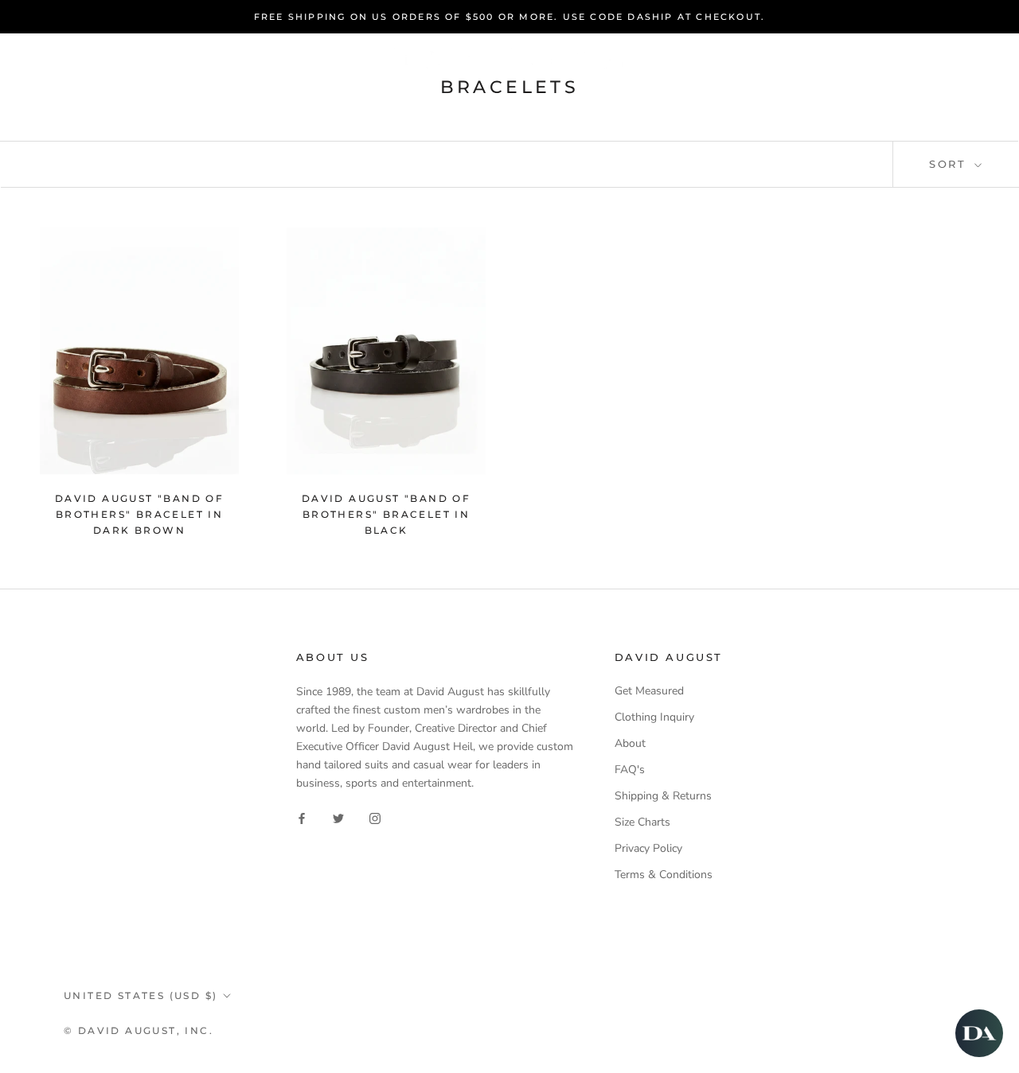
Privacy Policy (648, 848)
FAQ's (630, 769)
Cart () (948, 58)
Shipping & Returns (663, 795)
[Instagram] (375, 817)
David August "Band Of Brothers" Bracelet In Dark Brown (139, 514)
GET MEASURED (448, 96)
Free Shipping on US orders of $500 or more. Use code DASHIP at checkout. (509, 16)
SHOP (338, 96)
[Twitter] (338, 817)
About (630, 743)
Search (865, 58)
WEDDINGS (577, 96)
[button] (979, 1033)
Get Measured (649, 690)
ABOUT (675, 96)
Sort (950, 163)
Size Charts (642, 822)
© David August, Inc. (138, 1030)
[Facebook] (301, 817)
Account (785, 58)
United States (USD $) (140, 995)
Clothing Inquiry (654, 717)
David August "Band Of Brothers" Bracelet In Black (386, 514)
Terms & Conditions (664, 874)
